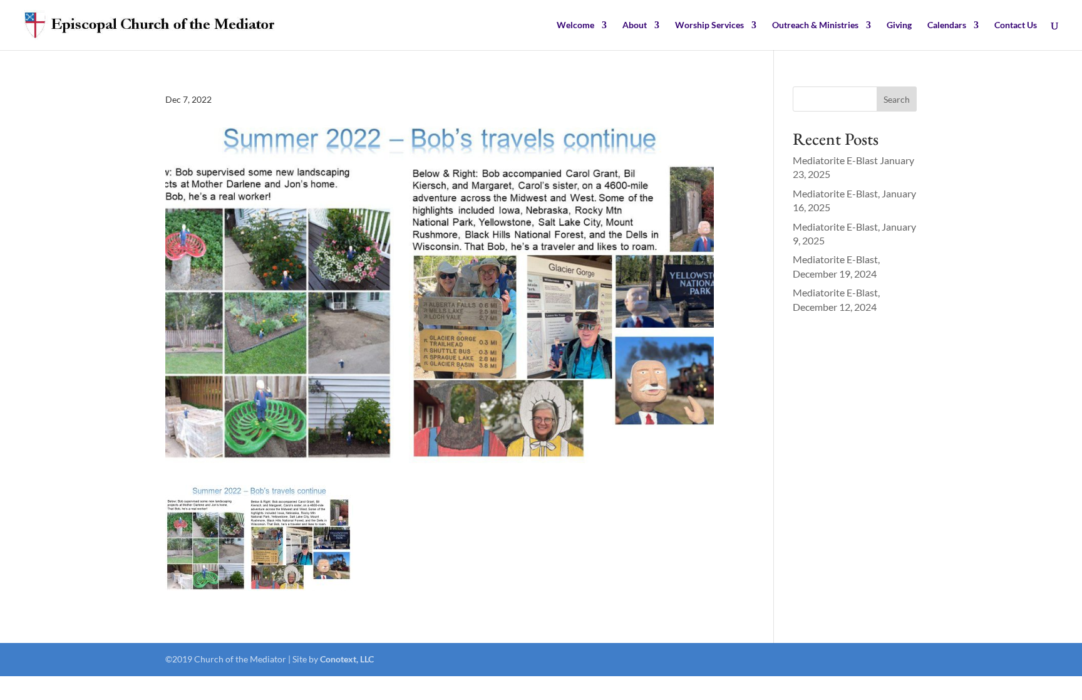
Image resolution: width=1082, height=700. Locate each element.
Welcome (575, 25)
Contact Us (1015, 25)
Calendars (946, 25)
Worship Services (709, 25)
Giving (899, 25)
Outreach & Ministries (815, 25)
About (634, 25)
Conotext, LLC (347, 659)
